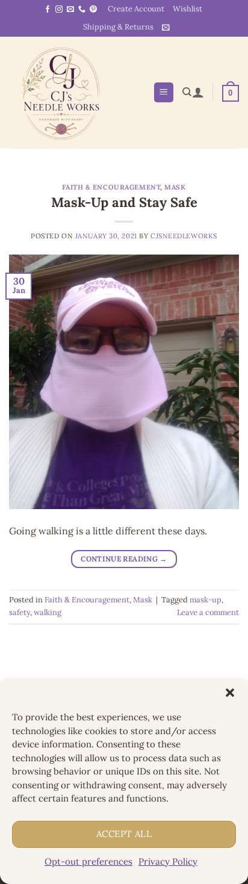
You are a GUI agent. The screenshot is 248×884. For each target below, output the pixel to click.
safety (19, 612)
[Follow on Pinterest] (93, 9)
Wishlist (187, 9)
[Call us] (81, 9)
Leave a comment (208, 612)
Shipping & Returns (118, 27)
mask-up (206, 600)
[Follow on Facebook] (47, 9)
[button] (230, 693)
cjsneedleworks (183, 236)
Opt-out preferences (88, 861)
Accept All (124, 833)
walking (47, 612)
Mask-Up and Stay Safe (124, 202)
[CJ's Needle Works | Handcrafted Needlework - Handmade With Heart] (76, 92)
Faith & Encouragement (111, 187)
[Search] (186, 92)
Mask (174, 187)
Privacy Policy (167, 861)
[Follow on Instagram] (59, 9)
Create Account (136, 9)
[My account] (198, 92)
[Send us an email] (70, 9)
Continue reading (124, 558)
